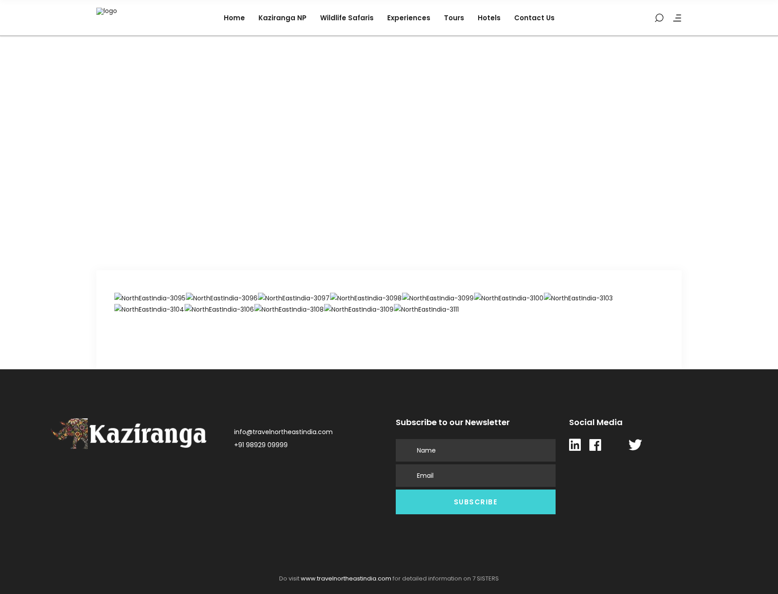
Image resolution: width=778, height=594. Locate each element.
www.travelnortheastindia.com (346, 578)
